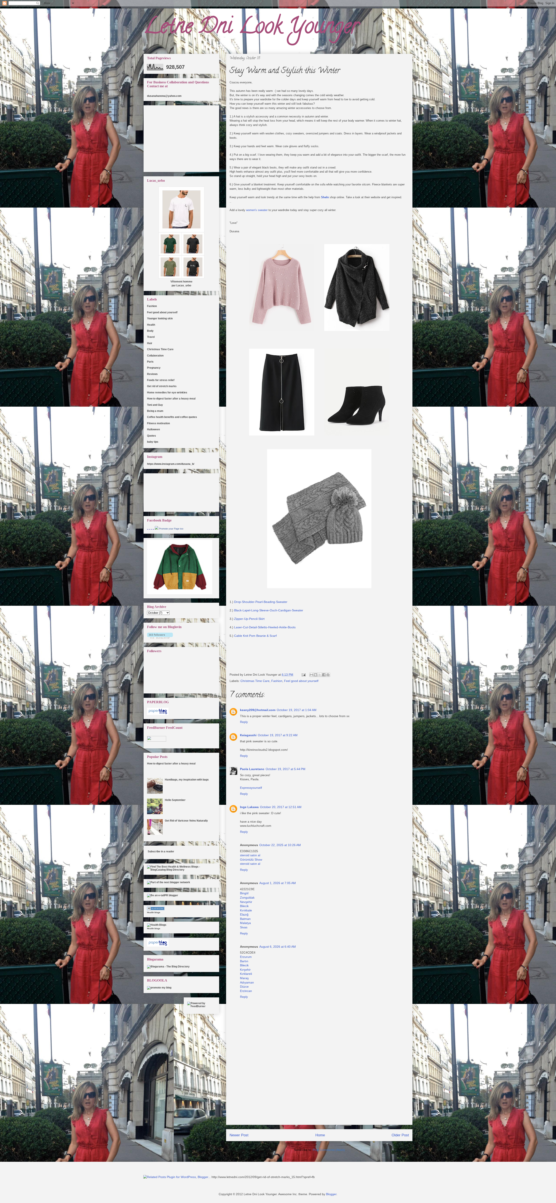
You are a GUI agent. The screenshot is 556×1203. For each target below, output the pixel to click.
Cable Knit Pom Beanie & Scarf (256, 635)
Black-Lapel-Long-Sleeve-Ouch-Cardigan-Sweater (268, 610)
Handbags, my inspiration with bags (187, 779)
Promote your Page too (171, 528)
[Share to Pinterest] (328, 675)
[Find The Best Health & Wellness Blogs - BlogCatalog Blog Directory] (181, 869)
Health (151, 324)
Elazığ (244, 914)
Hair (149, 343)
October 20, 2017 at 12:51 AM (280, 807)
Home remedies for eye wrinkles (167, 392)
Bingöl (244, 893)
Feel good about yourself (301, 681)
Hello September (175, 800)
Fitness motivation (158, 423)
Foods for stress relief (160, 380)
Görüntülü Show (251, 859)
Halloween (153, 429)
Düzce (244, 986)
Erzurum (246, 957)
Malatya (245, 923)
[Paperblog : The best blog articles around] (158, 714)
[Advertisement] (319, 1094)
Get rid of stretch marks (162, 386)
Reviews (152, 374)
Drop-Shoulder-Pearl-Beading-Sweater (260, 602)
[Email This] (311, 675)
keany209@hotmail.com (257, 710)
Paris (150, 361)
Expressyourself (251, 787)
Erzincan (246, 991)
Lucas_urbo (183, 285)
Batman (245, 919)
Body (150, 330)
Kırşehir (245, 969)
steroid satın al (250, 855)
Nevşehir (246, 902)
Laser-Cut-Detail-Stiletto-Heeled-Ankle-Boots (265, 627)
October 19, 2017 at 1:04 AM (296, 710)
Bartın (244, 961)
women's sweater (257, 210)
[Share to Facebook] (324, 675)
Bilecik (244, 906)
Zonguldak (247, 897)
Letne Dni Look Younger (251, 28)
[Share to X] (320, 675)
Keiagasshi (248, 735)
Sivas (243, 927)
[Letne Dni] (156, 528)
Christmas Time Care (255, 681)
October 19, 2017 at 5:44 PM (285, 769)
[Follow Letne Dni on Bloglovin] (160, 637)
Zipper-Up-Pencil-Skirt (249, 618)
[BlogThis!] (315, 675)
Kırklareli (246, 973)
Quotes (151, 435)
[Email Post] (303, 674)
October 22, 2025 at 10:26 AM (280, 845)
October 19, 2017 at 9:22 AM (278, 735)
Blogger (331, 1194)
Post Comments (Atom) (329, 1150)
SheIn (325, 197)
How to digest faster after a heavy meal (171, 398)
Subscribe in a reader (161, 851)
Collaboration (155, 355)
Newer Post (239, 1135)
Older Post (400, 1135)
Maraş (244, 978)
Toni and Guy (155, 404)
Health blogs (153, 912)
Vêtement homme (181, 281)
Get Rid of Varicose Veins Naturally (186, 820)
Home (320, 1135)
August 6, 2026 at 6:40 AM (277, 946)
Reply (244, 722)
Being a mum (155, 411)
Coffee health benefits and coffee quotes (172, 417)
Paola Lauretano (252, 769)
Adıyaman (247, 982)
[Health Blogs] (155, 909)
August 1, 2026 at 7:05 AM (277, 883)
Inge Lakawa (249, 807)
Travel (151, 336)
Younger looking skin (160, 318)
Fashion (276, 681)
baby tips (152, 441)
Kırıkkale (246, 910)
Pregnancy (154, 367)
